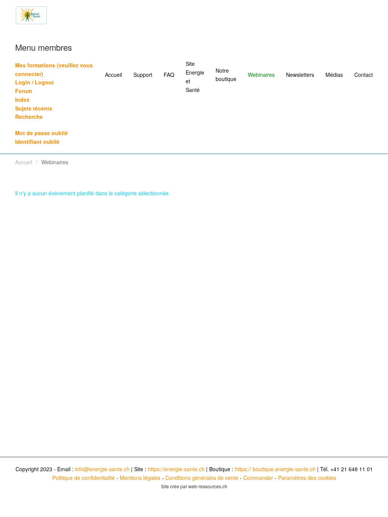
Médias (334, 74)
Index (22, 99)
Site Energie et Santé (195, 76)
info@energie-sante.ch (102, 469)
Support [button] (142, 74)
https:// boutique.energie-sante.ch (275, 469)
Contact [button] (363, 74)
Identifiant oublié (37, 141)
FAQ (169, 74)
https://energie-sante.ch (176, 469)
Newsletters (300, 74)
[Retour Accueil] (31, 15)
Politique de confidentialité (83, 477)
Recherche (29, 116)
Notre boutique (226, 75)
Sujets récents (33, 108)
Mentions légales (140, 477)
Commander (258, 477)
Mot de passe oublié (41, 133)
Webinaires (261, 74)
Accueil (113, 74)
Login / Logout (34, 82)
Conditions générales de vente (201, 477)
